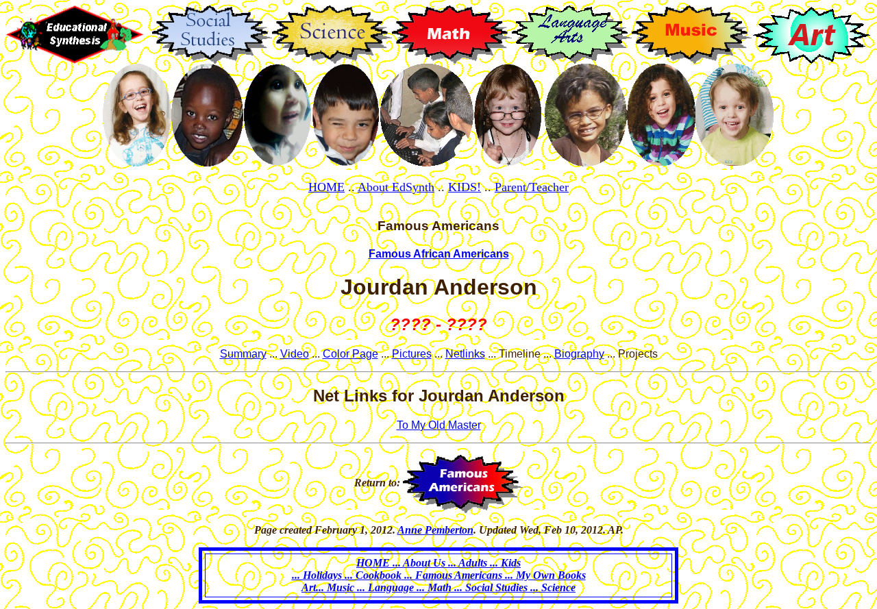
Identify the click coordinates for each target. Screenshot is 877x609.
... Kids (504, 563)
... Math (433, 587)
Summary (243, 354)
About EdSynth (396, 187)
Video (294, 354)
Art (308, 587)
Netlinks (465, 354)
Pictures (412, 354)
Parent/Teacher (532, 187)
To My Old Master (439, 425)
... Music (335, 587)
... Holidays (317, 575)
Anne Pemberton (435, 530)
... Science (552, 587)
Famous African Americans (439, 254)
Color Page (350, 354)
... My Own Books (544, 575)
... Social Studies (490, 587)
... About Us (419, 563)
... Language (384, 587)
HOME (326, 187)
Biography (579, 354)
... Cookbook (372, 575)
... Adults (467, 563)
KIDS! (464, 187)
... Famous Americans (452, 575)
